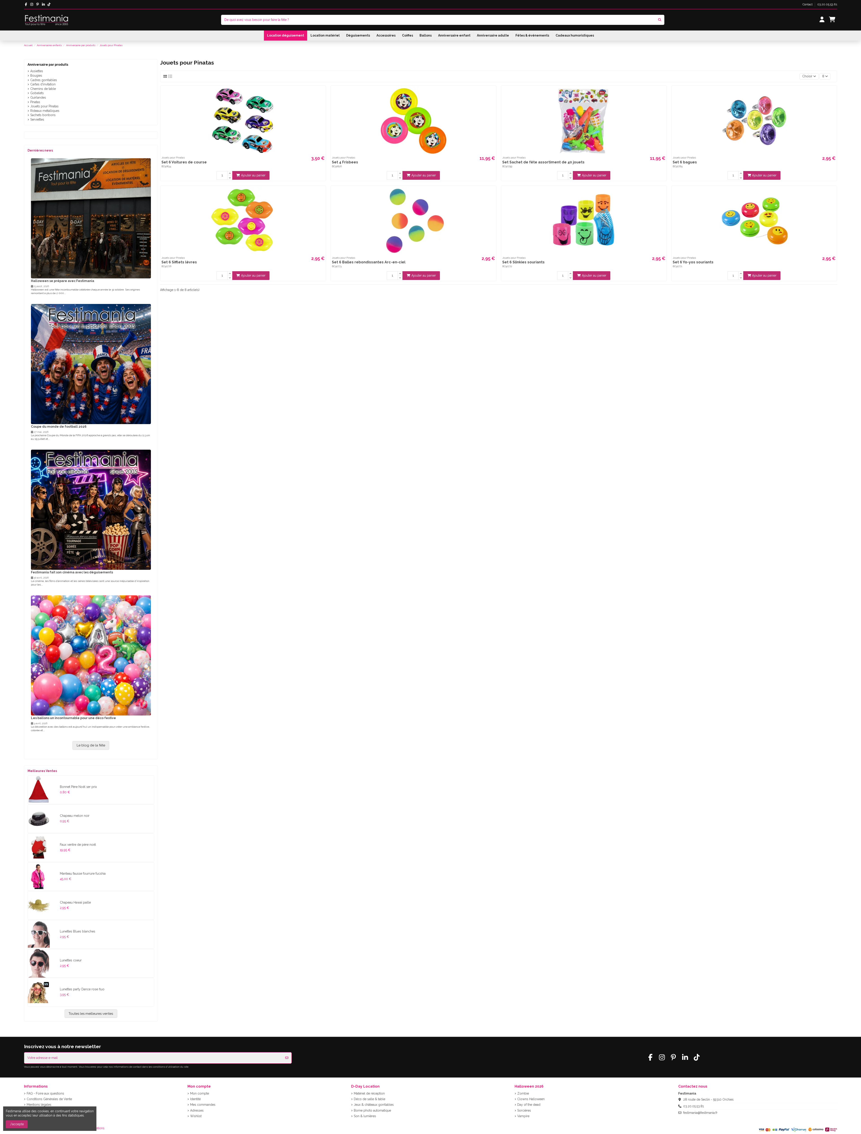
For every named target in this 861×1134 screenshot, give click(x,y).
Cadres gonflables (43, 80)
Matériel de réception (369, 1093)
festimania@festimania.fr (700, 1112)
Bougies (36, 75)
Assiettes (36, 71)
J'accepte (17, 1124)
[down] (229, 177)
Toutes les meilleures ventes (91, 1014)
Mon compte (199, 1093)
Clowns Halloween (531, 1099)
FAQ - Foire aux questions (45, 1093)
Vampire (523, 1116)
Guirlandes (38, 97)
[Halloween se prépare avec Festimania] (91, 218)
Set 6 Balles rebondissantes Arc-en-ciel (368, 262)
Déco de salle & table (369, 1099)
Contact (807, 4)
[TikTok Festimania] (49, 4)
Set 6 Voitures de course (184, 162)
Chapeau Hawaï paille (75, 902)
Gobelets (37, 93)
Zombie (523, 1093)
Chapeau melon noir (74, 815)
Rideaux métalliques (44, 111)
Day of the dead (528, 1104)
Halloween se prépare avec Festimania (62, 281)
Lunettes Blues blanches (77, 931)
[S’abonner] (286, 1057)
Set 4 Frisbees (345, 162)
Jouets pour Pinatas (44, 106)
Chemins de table (43, 89)
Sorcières (524, 1110)
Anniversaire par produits (48, 64)
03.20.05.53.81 (827, 4)
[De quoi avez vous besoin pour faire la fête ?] (659, 20)
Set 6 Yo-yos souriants (693, 262)
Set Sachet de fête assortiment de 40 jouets (543, 162)
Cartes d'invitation (43, 84)
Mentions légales (39, 1104)
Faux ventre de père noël (78, 844)
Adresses (197, 1110)
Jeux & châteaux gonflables (374, 1104)
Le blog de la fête (91, 745)
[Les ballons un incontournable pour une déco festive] (91, 655)
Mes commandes (202, 1104)
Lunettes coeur (71, 960)
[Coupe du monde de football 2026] (91, 364)
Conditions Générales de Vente (49, 1099)
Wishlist (196, 1116)
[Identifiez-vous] (821, 20)
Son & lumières (365, 1116)
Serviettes (37, 119)
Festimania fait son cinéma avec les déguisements (72, 572)
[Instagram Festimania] (32, 4)
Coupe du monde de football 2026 (59, 426)
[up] (229, 173)
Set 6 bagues (685, 162)
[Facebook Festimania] (26, 4)
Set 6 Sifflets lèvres (179, 262)
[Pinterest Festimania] (37, 4)
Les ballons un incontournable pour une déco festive (73, 718)
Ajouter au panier (253, 175)
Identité (195, 1099)
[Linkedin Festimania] (43, 4)
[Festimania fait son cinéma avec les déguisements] (91, 509)
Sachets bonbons (43, 115)
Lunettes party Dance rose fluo (82, 989)
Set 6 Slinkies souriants (523, 262)
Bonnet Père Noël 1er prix (78, 787)
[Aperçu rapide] (321, 92)
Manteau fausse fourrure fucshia (83, 873)
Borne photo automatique (372, 1110)
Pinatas (35, 102)
